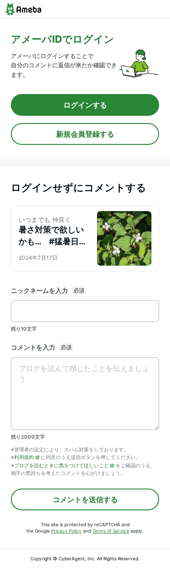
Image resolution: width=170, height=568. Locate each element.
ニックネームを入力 (39, 290)
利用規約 (24, 457)
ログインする (85, 104)
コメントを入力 (33, 347)
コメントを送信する (85, 499)
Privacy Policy (66, 530)
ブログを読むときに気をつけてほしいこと (61, 465)
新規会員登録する (85, 133)
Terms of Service (110, 530)
